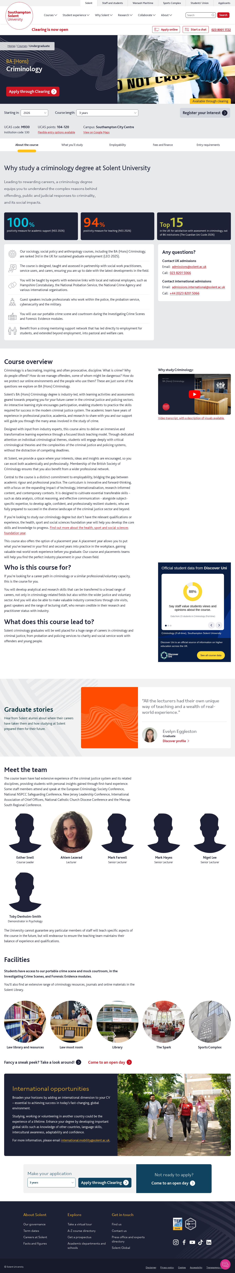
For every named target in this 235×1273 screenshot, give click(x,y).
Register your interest (202, 112)
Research (123, 15)
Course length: (65, 113)
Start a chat (198, 29)
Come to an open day (106, 1062)
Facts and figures (35, 1243)
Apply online (169, 29)
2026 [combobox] (27, 113)
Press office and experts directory (128, 1239)
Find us (116, 1224)
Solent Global (121, 1247)
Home (11, 46)
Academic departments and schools (87, 1245)
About (165, 15)
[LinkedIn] (209, 1244)
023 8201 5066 (180, 273)
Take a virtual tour (80, 1224)
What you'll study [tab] (72, 145)
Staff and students (112, 3)
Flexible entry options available (56, 132)
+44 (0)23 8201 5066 (184, 293)
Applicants (224, 3)
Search (223, 15)
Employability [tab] (117, 145)
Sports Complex (172, 3)
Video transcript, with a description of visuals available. (191, 418)
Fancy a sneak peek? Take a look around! (39, 1062)
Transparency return (216, 1267)
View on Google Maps (96, 132)
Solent (88, 3)
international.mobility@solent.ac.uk (85, 1140)
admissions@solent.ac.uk (189, 267)
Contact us (119, 1230)
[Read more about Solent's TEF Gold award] (177, 1224)
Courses (49, 15)
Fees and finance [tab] (163, 145)
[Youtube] (192, 1244)
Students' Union (200, 3)
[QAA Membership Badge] (190, 1224)
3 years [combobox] (83, 113)
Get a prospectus (79, 1237)
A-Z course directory (82, 1230)
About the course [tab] (26, 145)
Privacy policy (167, 1267)
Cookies (182, 1267)
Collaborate (145, 15)
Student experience (74, 15)
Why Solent (102, 15)
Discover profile (174, 741)
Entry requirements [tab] (208, 145)
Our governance (34, 1224)
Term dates (31, 1230)
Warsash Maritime (143, 3)
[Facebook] (184, 1244)
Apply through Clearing (29, 91)
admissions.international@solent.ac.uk (198, 287)
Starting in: (11, 113)
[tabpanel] (117, 657)
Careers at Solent (35, 1237)
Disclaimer (151, 1267)
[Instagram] (176, 1244)
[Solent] (19, 16)
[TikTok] (200, 1244)
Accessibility (196, 1267)
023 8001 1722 (221, 29)
